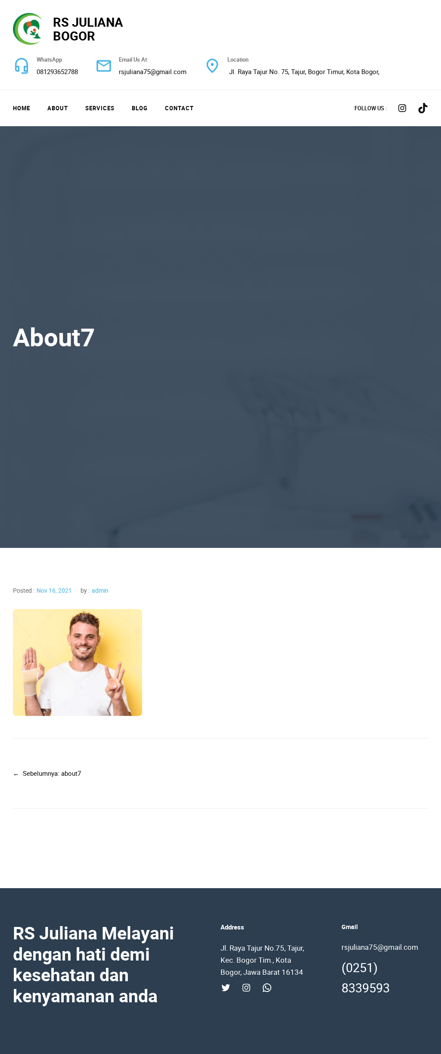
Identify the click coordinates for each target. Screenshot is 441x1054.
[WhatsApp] (267, 987)
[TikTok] (423, 108)
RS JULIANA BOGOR (88, 28)
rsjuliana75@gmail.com (152, 71)
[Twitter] (225, 987)
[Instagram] (402, 108)
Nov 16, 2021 (54, 590)
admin (100, 590)
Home (21, 108)
